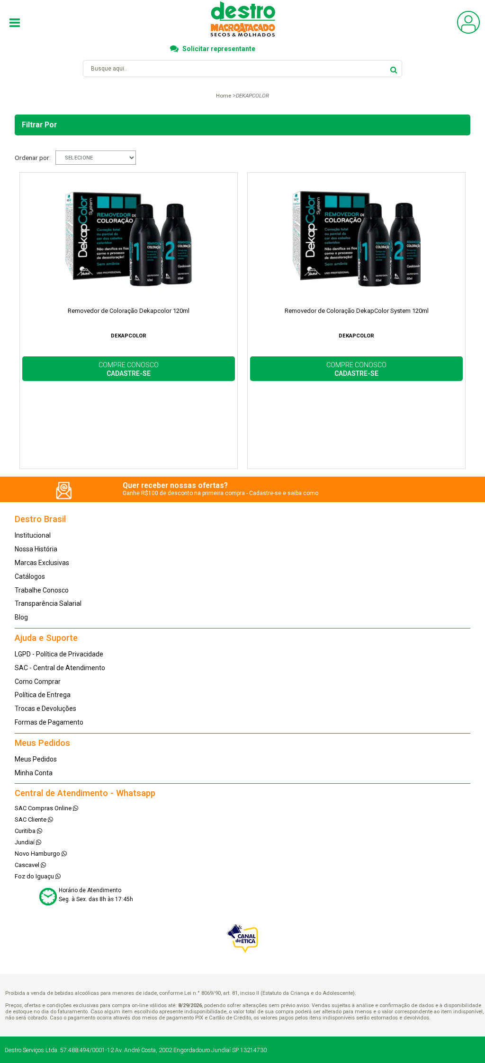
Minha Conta (34, 773)
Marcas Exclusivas (42, 563)
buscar (394, 68)
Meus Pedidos (36, 759)
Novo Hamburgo (38, 853)
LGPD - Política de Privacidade (59, 654)
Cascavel (28, 864)
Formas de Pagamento (49, 722)
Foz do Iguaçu (35, 876)
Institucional (33, 535)
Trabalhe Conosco (42, 590)
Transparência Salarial (48, 603)
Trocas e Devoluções (45, 708)
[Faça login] (468, 31)
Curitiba (26, 830)
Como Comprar (38, 681)
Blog (21, 617)
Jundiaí (25, 842)
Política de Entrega (43, 695)
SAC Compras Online (44, 808)
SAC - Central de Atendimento (60, 668)
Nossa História (36, 549)
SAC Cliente (31, 819)
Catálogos (30, 576)
